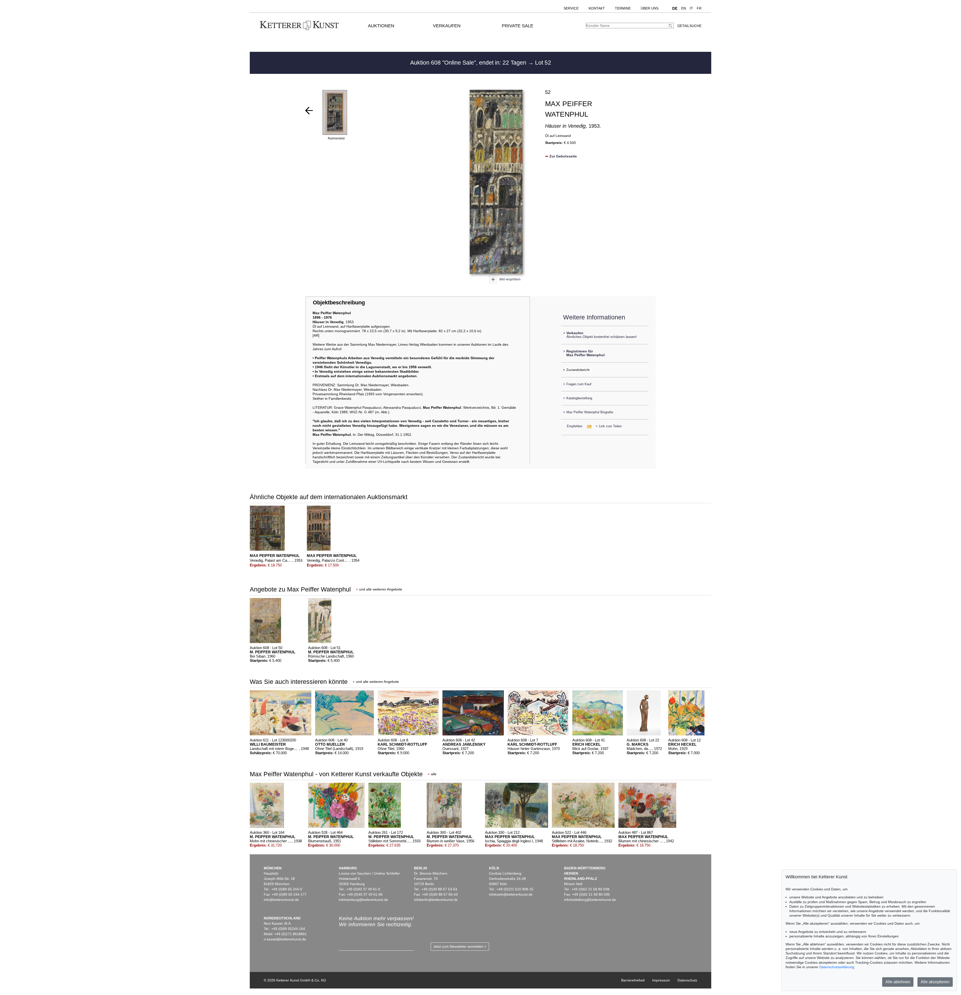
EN (683, 8)
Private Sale (517, 25)
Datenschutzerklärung (836, 967)
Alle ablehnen (897, 982)
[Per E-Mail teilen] (587, 426)
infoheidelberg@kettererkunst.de (590, 900)
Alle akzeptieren (935, 982)
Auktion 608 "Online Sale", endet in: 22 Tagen (469, 62)
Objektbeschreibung (339, 302)
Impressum (661, 980)
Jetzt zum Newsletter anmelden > (459, 946)
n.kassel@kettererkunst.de (285, 939)
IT (691, 8)
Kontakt (597, 8)
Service (571, 8)
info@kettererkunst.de (281, 900)
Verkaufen (446, 25)
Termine (623, 8)
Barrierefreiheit (633, 980)
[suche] (670, 26)
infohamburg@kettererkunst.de (363, 900)
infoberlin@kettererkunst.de (436, 900)
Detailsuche (689, 26)
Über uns (649, 8)
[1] (309, 110)
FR (699, 8)
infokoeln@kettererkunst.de (511, 894)
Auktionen (381, 25)
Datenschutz (687, 980)
